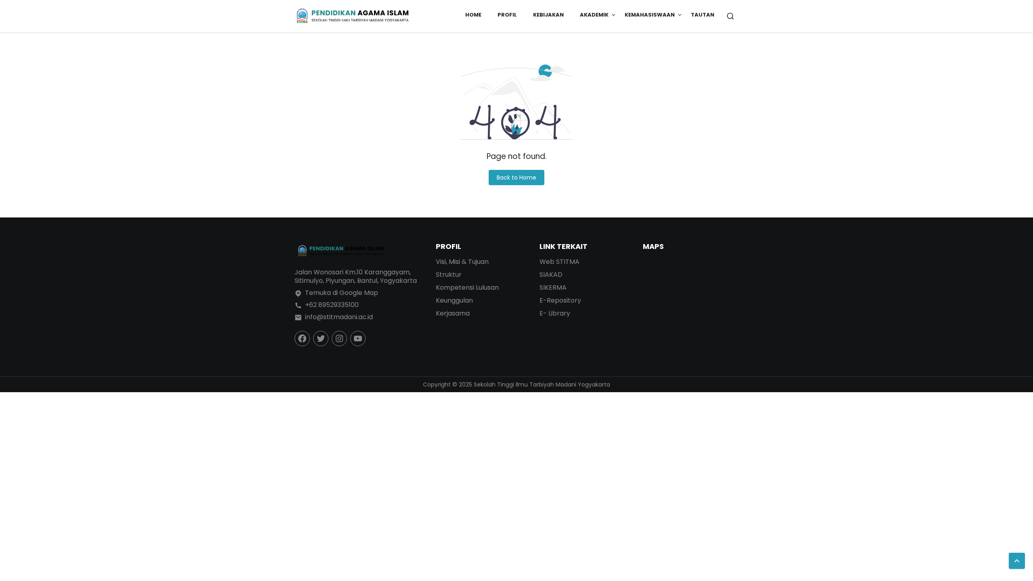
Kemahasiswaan (650, 15)
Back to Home (516, 177)
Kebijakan (548, 15)
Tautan (702, 15)
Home (473, 15)
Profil (507, 15)
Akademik (594, 15)
